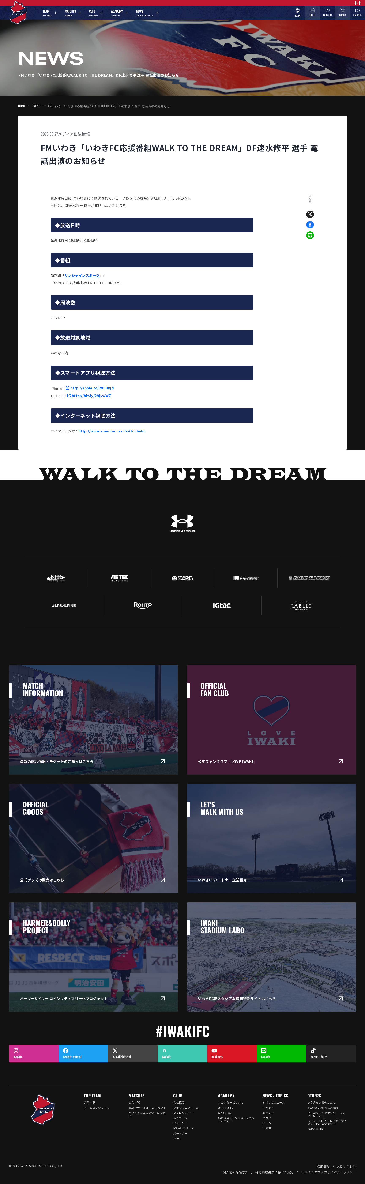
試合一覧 (134, 1102)
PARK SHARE (316, 1129)
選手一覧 (89, 1102)
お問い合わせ (346, 1166)
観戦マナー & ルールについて (147, 1108)
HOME (21, 105)
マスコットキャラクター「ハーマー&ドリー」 (327, 1114)
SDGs (177, 1138)
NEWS (36, 105)
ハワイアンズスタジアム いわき (147, 1114)
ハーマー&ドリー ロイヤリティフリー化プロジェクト (327, 1122)
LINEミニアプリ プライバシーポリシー (328, 1172)
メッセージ (180, 1118)
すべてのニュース (274, 1102)
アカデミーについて (231, 1102)
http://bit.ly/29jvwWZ (91, 395)
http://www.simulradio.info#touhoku (112, 431)
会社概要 (179, 1102)
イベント (268, 1108)
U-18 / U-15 (225, 1108)
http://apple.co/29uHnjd (92, 387)
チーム (267, 1123)
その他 (267, 1128)
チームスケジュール (96, 1108)
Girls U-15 (224, 1113)
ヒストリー (180, 1123)
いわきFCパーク (183, 1128)
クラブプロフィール (186, 1108)
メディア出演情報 (74, 134)
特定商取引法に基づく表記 (274, 1172)
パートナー (180, 1133)
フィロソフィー (183, 1113)
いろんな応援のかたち (321, 1102)
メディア (268, 1113)
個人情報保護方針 (235, 1172)
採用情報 (323, 1166)
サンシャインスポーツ (82, 275)
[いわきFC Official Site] (43, 1110)
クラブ (267, 1118)
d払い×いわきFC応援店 (322, 1108)
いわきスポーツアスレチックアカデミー (236, 1119)
